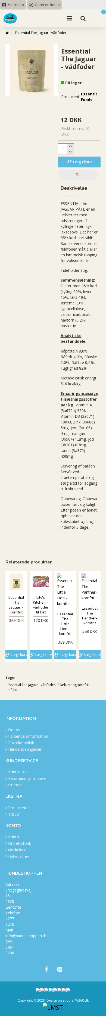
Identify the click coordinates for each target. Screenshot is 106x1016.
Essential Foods (90, 96)
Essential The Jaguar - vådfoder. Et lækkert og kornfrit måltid (48, 687)
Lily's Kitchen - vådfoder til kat (40, 605)
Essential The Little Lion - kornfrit (65, 624)
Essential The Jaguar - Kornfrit (16, 605)
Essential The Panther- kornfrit (90, 616)
